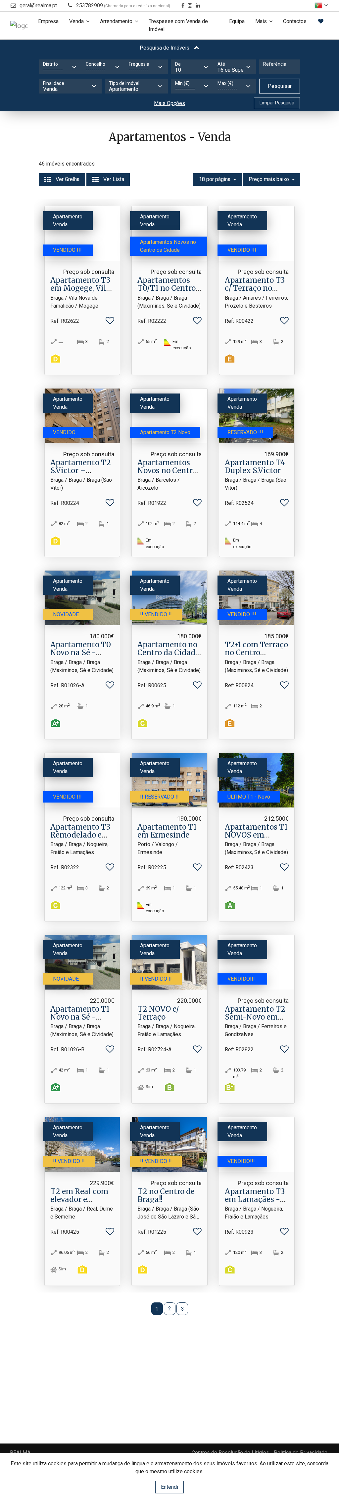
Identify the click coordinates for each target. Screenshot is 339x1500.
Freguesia (139, 64)
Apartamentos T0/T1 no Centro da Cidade (166, 288)
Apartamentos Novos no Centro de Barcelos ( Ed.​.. (168, 470)
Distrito (50, 64)
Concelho (95, 64)
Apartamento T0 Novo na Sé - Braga (80, 652)
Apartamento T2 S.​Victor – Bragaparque (80, 470)
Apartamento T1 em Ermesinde (167, 831)
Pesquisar (280, 86)
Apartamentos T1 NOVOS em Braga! (256, 834)
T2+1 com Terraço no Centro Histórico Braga (256, 652)
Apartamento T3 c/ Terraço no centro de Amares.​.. (255, 292)
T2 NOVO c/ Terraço (158, 1013)
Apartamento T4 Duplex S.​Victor (255, 466)
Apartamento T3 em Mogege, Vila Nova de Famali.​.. (80, 288)
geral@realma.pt (38, 5)
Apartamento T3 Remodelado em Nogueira (80, 834)
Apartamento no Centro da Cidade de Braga (168, 652)
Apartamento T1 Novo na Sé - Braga (80, 1017)
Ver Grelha (66, 179)
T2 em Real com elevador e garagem (79, 1199)
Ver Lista (113, 179)
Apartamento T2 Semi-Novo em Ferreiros (255, 1017)
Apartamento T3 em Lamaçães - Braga (255, 1199)
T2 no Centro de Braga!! (166, 1195)
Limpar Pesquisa (277, 102)
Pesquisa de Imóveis (165, 48)
